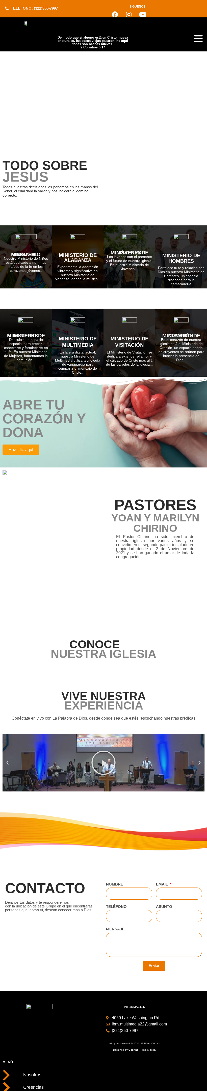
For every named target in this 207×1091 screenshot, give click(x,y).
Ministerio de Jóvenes (129, 252)
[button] (7, 762)
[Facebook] (115, 14)
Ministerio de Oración (181, 335)
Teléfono (116, 906)
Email (162, 884)
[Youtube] (142, 14)
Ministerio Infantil (26, 254)
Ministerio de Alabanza (78, 257)
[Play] (103, 762)
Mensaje (115, 929)
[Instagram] (128, 14)
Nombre (114, 884)
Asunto (164, 906)
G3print (133, 1049)
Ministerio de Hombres (181, 258)
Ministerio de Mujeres (26, 335)
